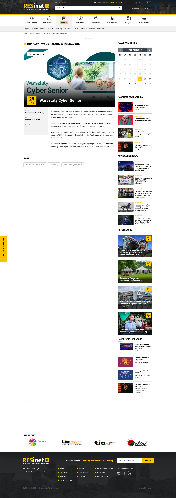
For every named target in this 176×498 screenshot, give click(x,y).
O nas (62, 469)
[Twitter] (131, 474)
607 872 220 (29, 472)
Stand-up (84, 28)
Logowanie (64, 472)
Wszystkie (100, 28)
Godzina (27, 124)
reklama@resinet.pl (45, 472)
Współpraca (83, 472)
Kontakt (63, 476)
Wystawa (138, 103)
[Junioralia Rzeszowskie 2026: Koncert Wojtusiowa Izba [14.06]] (135, 323)
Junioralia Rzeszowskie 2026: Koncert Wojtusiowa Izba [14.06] (133, 330)
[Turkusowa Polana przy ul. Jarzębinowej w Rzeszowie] (135, 271)
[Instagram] (119, 474)
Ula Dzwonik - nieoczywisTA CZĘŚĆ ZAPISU (143, 134)
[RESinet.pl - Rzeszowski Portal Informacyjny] (36, 9)
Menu (146, 8)
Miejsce (27, 111)
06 (150, 83)
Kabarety (92, 28)
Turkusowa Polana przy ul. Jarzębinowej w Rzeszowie (131, 279)
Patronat (82, 476)
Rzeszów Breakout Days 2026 (142, 359)
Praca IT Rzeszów (66, 480)
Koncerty (35, 28)
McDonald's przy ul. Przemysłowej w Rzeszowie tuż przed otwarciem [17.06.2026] (135, 304)
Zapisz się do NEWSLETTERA (113, 2)
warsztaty (54, 165)
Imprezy (27, 28)
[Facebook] (125, 474)
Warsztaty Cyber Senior (73, 165)
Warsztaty (76, 28)
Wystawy (59, 28)
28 (140, 79)
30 (150, 79)
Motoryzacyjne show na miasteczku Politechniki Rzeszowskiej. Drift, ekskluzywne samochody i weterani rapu (143, 169)
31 (120, 83)
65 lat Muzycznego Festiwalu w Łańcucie (143, 345)
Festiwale (43, 28)
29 (145, 79)
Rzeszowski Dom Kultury (34, 113)
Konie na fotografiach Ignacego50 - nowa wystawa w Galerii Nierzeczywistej (143, 207)
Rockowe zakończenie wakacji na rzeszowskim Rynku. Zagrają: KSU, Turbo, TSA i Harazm (143, 221)
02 (130, 83)
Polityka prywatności (105, 469)
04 (140, 83)
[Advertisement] (88, 415)
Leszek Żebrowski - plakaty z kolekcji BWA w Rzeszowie (143, 121)
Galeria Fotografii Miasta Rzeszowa (141, 390)
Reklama (82, 469)
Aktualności (139, 162)
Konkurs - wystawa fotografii (142, 146)
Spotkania (67, 28)
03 (135, 83)
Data (26, 117)
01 (125, 83)
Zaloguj (135, 8)
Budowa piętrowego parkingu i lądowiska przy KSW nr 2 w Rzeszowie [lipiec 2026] (132, 252)
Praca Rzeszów (102, 476)
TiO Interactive (148, 488)
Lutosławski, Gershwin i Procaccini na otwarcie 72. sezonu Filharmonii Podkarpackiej (143, 194)
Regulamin (101, 472)
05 (145, 83)
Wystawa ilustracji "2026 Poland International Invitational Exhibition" (143, 108)
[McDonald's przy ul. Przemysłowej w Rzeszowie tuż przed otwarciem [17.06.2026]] (135, 297)
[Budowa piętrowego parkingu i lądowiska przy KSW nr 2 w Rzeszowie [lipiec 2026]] (135, 246)
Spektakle (51, 28)
